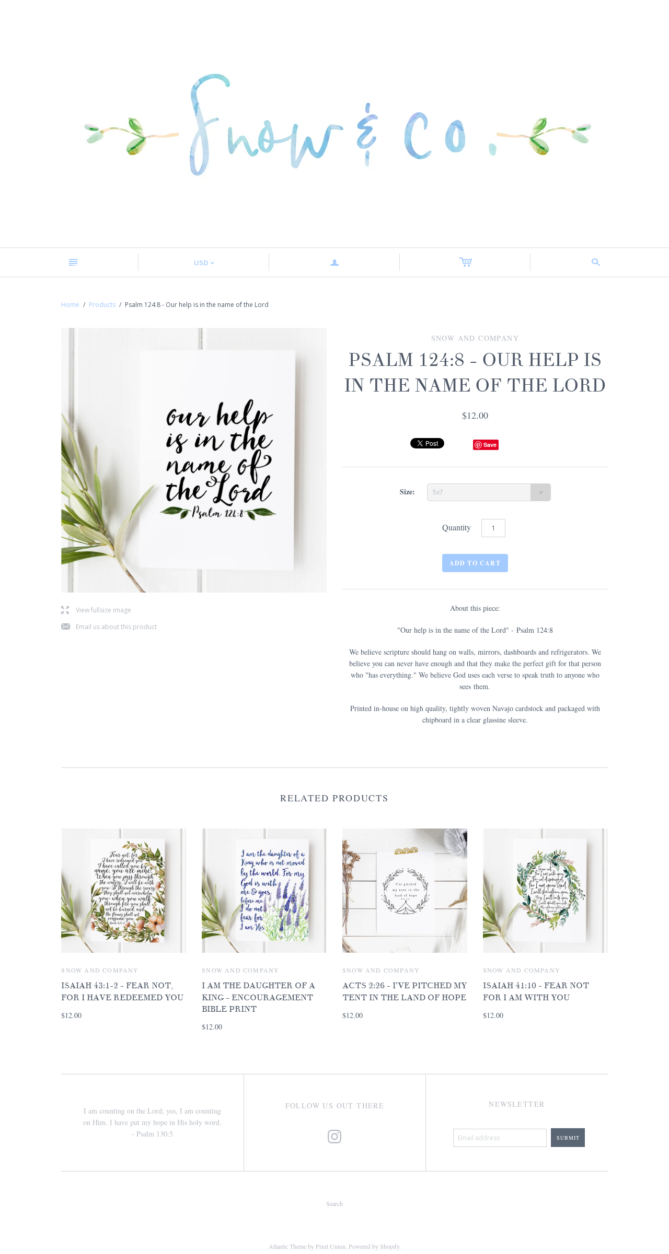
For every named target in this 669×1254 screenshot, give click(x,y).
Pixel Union (330, 1246)
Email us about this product (109, 627)
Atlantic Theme (287, 1246)
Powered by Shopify (374, 1246)
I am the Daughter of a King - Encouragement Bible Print (258, 997)
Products (102, 304)
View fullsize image (96, 610)
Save (490, 444)
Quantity (456, 527)
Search (334, 1203)
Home (70, 304)
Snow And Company (100, 970)
